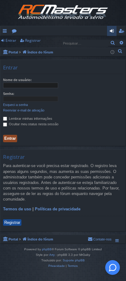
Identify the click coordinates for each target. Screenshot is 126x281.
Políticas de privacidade (57, 209)
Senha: (8, 94)
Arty (52, 254)
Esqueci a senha (15, 105)
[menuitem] (120, 51)
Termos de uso (17, 209)
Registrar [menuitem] (122, 32)
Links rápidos (5, 32)
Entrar (11, 40)
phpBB (47, 249)
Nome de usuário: (17, 80)
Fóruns (15, 32)
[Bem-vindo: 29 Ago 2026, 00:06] (112, 51)
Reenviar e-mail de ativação (23, 110)
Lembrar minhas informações (30, 118)
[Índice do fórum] (63, 13)
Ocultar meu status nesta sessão (33, 124)
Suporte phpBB (74, 260)
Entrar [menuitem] (113, 32)
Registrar (33, 40)
